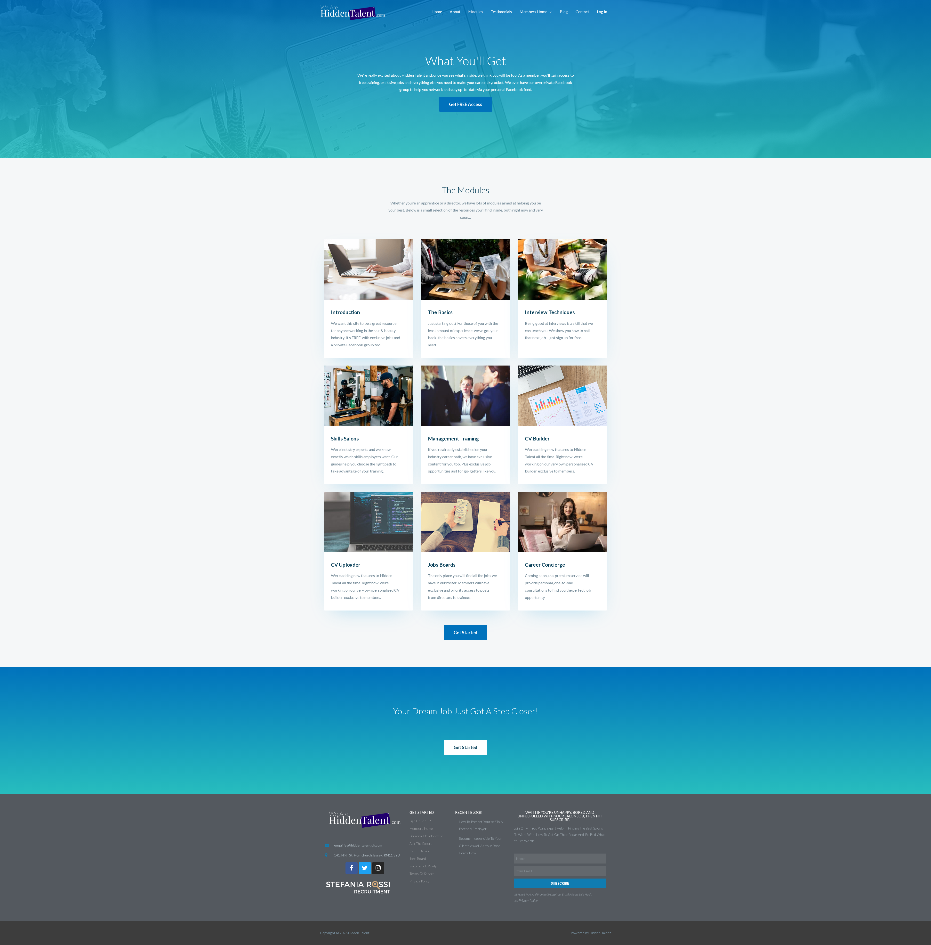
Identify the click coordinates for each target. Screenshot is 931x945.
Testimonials (501, 11)
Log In (602, 11)
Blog (564, 11)
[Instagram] (378, 868)
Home (437, 11)
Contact (582, 11)
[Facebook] (351, 868)
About (455, 11)
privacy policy (528, 900)
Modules (475, 11)
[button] (465, 104)
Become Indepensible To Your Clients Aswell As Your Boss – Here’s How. (481, 845)
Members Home (533, 11)
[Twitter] (365, 868)
